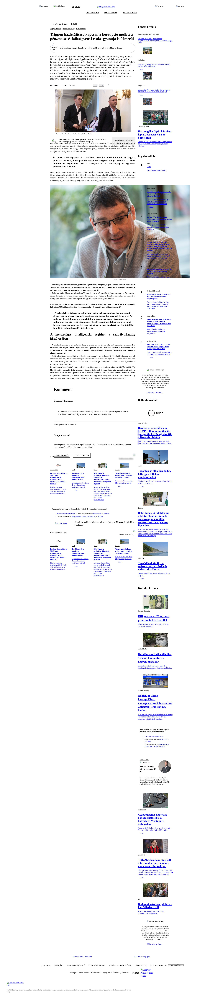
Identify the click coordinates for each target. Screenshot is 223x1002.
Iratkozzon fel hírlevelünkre (66, 514)
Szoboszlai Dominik (153, 291)
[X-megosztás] (129, 85)
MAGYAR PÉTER (110, 13)
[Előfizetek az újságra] (160, 7)
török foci (141, 60)
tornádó (117, 470)
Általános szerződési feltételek (120, 965)
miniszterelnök (151, 341)
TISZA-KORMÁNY (130, 13)
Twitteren (106, 514)
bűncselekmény (81, 29)
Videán (84, 517)
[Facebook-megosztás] (133, 85)
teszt (148, 163)
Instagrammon (76, 517)
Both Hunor (54, 85)
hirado (73, 470)
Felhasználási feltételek (97, 965)
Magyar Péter (151, 188)
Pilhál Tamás (144, 760)
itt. (93, 142)
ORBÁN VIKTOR (92, 13)
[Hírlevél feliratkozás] (132, 509)
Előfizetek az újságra (142, 957)
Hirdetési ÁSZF (141, 965)
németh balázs (151, 266)
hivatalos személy (68, 29)
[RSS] (132, 515)
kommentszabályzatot (102, 414)
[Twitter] (132, 512)
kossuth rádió (54, 470)
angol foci (141, 85)
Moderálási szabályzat (158, 965)
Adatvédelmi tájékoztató (76, 965)
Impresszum (45, 965)
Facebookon (97, 514)
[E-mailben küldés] (124, 85)
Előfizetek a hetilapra (154, 393)
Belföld (74, 24)
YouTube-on (91, 517)
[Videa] (122, 515)
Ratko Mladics (142, 649)
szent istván (146, 762)
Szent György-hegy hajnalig (148, 34)
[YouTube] (127, 515)
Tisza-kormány (152, 214)
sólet (139, 899)
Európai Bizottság (144, 611)
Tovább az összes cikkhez (126, 534)
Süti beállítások (175, 965)
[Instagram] (127, 512)
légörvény (141, 558)
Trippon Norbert (55, 29)
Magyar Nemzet (61, 24)
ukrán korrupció (143, 690)
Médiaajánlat (58, 965)
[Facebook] (122, 512)
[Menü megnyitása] (180, 7)
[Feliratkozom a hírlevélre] (59, 7)
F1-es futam (142, 810)
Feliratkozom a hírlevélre (123, 141)
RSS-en (100, 517)
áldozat (95, 470)
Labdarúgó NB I (143, 126)
